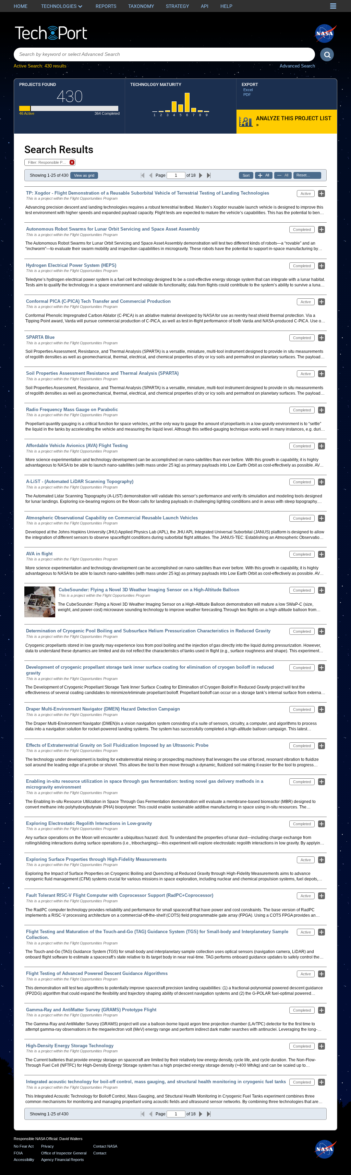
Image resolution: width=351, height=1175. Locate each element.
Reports (106, 6)
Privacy (47, 1146)
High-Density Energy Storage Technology (69, 1045)
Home (20, 6)
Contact (99, 1153)
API (204, 6)
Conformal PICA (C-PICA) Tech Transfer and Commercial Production (98, 301)
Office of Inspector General (63, 1153)
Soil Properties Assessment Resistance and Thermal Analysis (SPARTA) (102, 373)
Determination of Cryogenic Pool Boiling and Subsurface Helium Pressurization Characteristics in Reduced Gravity (148, 630)
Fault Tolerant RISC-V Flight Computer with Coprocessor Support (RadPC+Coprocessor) (119, 895)
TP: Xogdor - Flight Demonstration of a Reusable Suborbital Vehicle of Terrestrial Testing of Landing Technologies (147, 193)
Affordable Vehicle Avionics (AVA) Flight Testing (77, 445)
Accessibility (24, 1160)
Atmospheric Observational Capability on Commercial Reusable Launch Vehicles (112, 517)
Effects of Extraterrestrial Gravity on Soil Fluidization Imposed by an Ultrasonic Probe (117, 745)
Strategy (177, 6)
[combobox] (164, 54)
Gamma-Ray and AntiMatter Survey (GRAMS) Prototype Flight (91, 1009)
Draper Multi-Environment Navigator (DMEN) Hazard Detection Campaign (103, 709)
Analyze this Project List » (293, 121)
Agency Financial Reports (62, 1160)
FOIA (18, 1153)
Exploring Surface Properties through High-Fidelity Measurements (96, 859)
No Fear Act (24, 1146)
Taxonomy (141, 6)
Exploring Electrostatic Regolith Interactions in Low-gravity (89, 823)
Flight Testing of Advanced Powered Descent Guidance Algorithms (97, 973)
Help (226, 6)
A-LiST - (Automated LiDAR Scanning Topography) (79, 481)
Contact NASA (105, 1146)
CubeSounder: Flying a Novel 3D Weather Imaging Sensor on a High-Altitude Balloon (149, 589)
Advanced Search (297, 66)
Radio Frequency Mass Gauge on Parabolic (72, 409)
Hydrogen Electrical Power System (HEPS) (71, 265)
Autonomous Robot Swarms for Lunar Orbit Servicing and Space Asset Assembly (112, 229)
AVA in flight (39, 553)
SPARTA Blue (40, 337)
